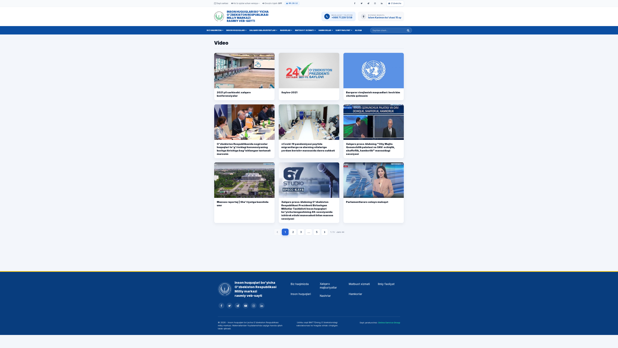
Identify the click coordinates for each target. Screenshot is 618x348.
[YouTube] (245, 306)
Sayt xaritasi (222, 3)
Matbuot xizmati (304, 30)
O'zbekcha (396, 3)
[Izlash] (408, 30)
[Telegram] (368, 3)
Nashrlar (285, 30)
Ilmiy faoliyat (343, 30)
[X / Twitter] (361, 3)
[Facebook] (355, 3)
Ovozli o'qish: (273, 3)
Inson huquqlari (235, 30)
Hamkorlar (324, 30)
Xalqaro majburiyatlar (262, 30)
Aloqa (358, 30)
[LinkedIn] (382, 3)
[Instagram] (375, 3)
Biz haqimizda (214, 30)
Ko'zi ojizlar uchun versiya (245, 3)
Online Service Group (389, 322)
